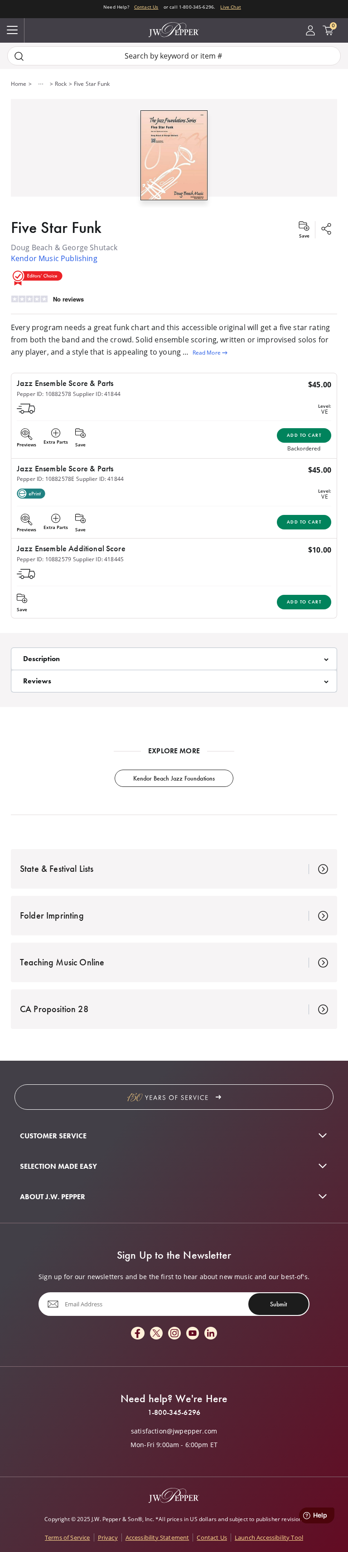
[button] (174, 153)
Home (19, 84)
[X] (156, 1334)
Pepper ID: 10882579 (44, 559)
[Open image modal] (174, 159)
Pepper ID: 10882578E (45, 479)
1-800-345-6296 (174, 1413)
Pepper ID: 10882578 (44, 394)
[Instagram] (174, 1334)
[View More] (41, 84)
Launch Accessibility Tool (269, 1537)
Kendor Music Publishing (54, 258)
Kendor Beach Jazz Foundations (174, 778)
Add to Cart (304, 435)
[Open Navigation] (12, 30)
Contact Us (146, 7)
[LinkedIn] (210, 1334)
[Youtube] (192, 1334)
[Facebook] (138, 1334)
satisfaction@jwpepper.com (174, 1431)
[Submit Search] (19, 56)
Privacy (108, 1537)
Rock (61, 84)
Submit (278, 1304)
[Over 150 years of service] (174, 1097)
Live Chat (230, 7)
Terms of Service (67, 1537)
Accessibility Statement (157, 1537)
